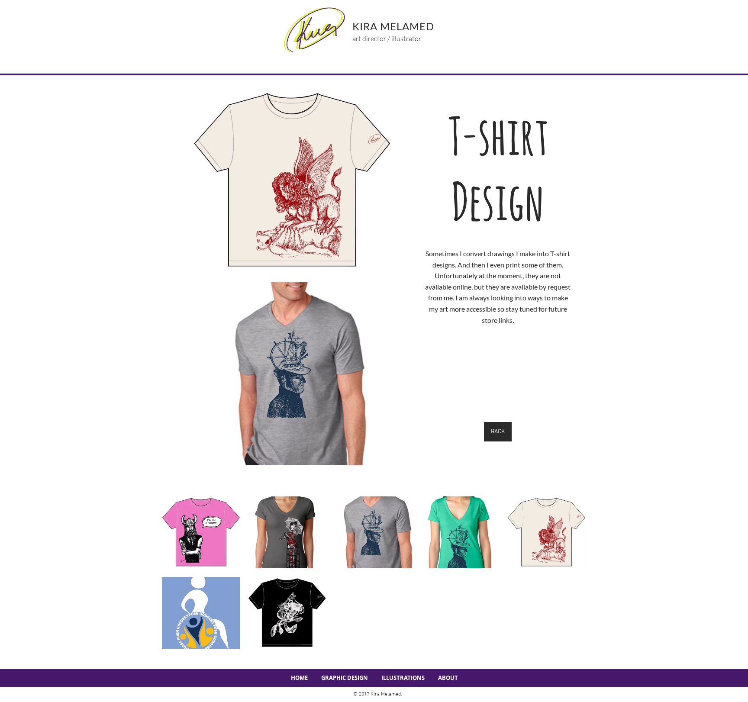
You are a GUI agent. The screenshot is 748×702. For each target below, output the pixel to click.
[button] (201, 532)
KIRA (366, 26)
